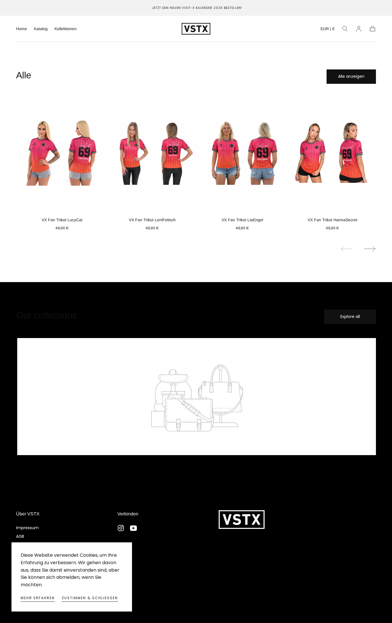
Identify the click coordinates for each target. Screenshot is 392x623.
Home (21, 28)
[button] (328, 29)
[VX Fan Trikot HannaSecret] (332, 152)
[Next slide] (370, 249)
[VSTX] (242, 519)
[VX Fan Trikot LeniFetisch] (152, 152)
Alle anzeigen (351, 76)
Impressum (27, 528)
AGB (20, 536)
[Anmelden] (358, 28)
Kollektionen (66, 28)
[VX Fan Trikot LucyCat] (62, 152)
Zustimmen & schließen (90, 597)
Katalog (41, 28)
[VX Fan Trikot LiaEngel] (242, 152)
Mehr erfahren (38, 597)
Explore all (350, 316)
